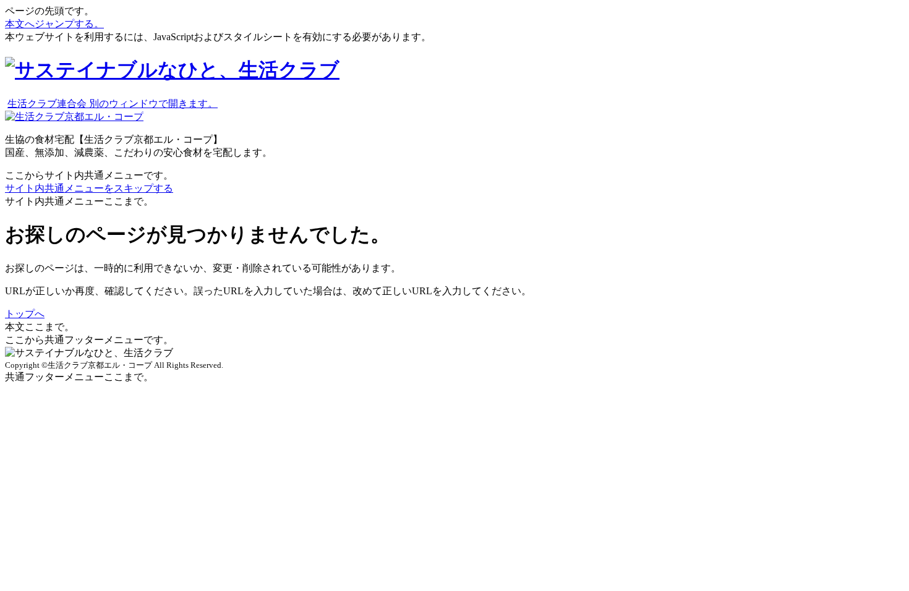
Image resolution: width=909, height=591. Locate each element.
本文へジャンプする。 (54, 24)
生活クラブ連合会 (112, 103)
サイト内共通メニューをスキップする (89, 188)
